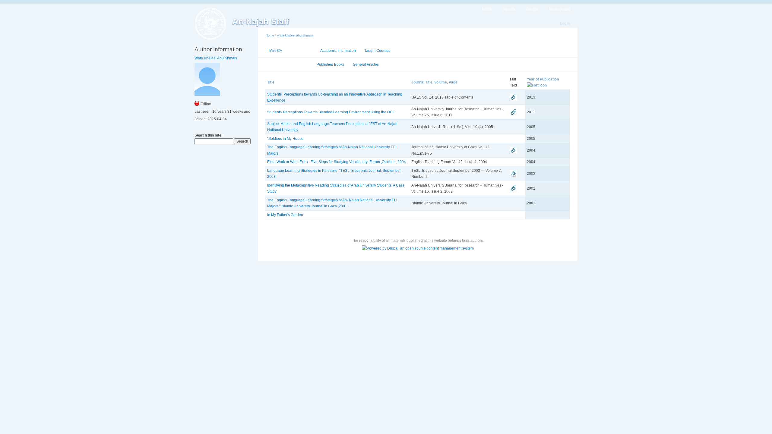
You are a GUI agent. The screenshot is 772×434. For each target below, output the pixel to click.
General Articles (366, 64)
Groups (532, 9)
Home (487, 9)
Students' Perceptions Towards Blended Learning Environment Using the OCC (331, 112)
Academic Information (338, 51)
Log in (565, 23)
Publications (301, 51)
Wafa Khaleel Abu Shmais (216, 58)
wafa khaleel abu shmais (295, 35)
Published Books (330, 64)
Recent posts (559, 9)
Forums (509, 9)
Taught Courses (377, 51)
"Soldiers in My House (285, 139)
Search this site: (209, 135)
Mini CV (275, 51)
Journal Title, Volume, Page (434, 82)
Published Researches (288, 64)
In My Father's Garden (285, 215)
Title (270, 82)
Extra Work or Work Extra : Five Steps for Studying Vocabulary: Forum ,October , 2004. (337, 162)
